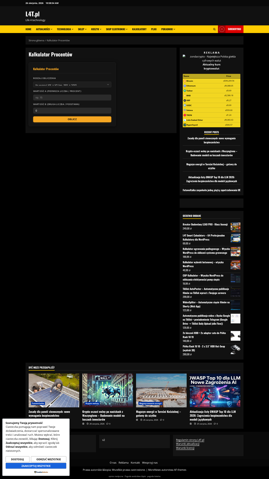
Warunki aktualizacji (187, 444)
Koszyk (95, 29)
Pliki (154, 29)
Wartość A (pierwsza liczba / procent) (57, 91)
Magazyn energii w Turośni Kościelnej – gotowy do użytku (211, 166)
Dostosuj (17, 459)
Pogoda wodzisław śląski (135, 476)
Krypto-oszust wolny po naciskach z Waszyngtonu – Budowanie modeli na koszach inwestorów (211, 153)
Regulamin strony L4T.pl (190, 440)
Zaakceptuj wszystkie (36, 466)
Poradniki (167, 29)
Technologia (64, 29)
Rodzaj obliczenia (44, 78)
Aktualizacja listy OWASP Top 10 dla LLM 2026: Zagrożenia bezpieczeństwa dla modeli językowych (211, 179)
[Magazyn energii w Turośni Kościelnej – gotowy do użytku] (161, 390)
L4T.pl (33, 13)
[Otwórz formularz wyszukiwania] (214, 29)
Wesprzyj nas (150, 462)
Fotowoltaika (38, 403)
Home (28, 29)
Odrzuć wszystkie (48, 459)
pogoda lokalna (153, 476)
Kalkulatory (139, 29)
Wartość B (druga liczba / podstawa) (56, 104)
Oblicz (72, 119)
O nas (113, 462)
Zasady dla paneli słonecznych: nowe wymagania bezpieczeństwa (212, 140)
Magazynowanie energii (150, 403)
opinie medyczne (116, 476)
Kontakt (135, 462)
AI (194, 403)
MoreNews (154, 470)
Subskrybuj (234, 29)
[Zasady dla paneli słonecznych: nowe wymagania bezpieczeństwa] (54, 390)
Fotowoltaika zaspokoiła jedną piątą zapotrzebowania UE (211, 190)
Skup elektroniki (115, 29)
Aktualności (43, 29)
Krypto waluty (92, 403)
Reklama (124, 462)
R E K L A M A (211, 52)
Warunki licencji (185, 448)
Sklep (81, 29)
